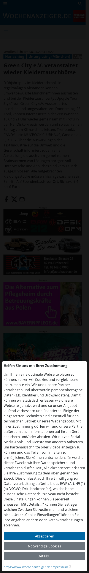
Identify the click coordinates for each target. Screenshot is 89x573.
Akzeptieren (44, 536)
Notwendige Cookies (44, 546)
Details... (44, 556)
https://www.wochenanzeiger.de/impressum (36, 567)
